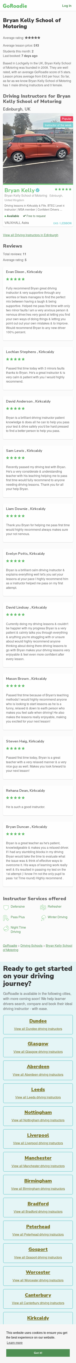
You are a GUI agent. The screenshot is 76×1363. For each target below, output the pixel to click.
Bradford (38, 1204)
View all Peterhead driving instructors (38, 1234)
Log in (67, 5)
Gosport (38, 1249)
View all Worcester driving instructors (38, 1280)
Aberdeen (38, 1066)
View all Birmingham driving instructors (38, 1188)
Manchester (38, 1158)
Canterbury (38, 1295)
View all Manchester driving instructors (38, 1166)
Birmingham (38, 1181)
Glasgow (38, 1043)
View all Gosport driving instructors (38, 1257)
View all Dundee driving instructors (38, 1028)
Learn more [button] (15, 1342)
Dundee (38, 1021)
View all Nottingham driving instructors (38, 1120)
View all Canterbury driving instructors (38, 1303)
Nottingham (38, 1112)
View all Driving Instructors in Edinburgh (30, 235)
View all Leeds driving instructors (38, 1097)
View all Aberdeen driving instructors (38, 1074)
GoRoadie (10, 945)
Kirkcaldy (38, 1318)
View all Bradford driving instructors (38, 1211)
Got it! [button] (38, 1352)
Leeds (38, 1089)
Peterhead (38, 1226)
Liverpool (38, 1135)
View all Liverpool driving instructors (38, 1143)
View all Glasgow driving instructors (38, 1051)
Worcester (38, 1272)
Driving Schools (31, 945)
